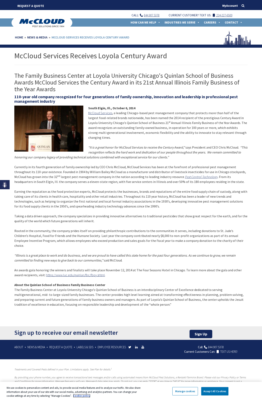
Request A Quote (30, 6)
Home (19, 37)
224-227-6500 (224, 15)
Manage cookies (185, 391)
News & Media (37, 37)
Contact (231, 22)
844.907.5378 (151, 15)
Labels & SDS (85, 347)
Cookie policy (81, 396)
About (18, 347)
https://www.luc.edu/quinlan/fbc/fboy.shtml (75, 275)
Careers (210, 22)
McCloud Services (100, 113)
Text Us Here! (228, 352)
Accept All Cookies (214, 391)
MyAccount (230, 6)
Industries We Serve (180, 22)
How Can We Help (143, 22)
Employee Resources (112, 347)
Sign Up (201, 334)
